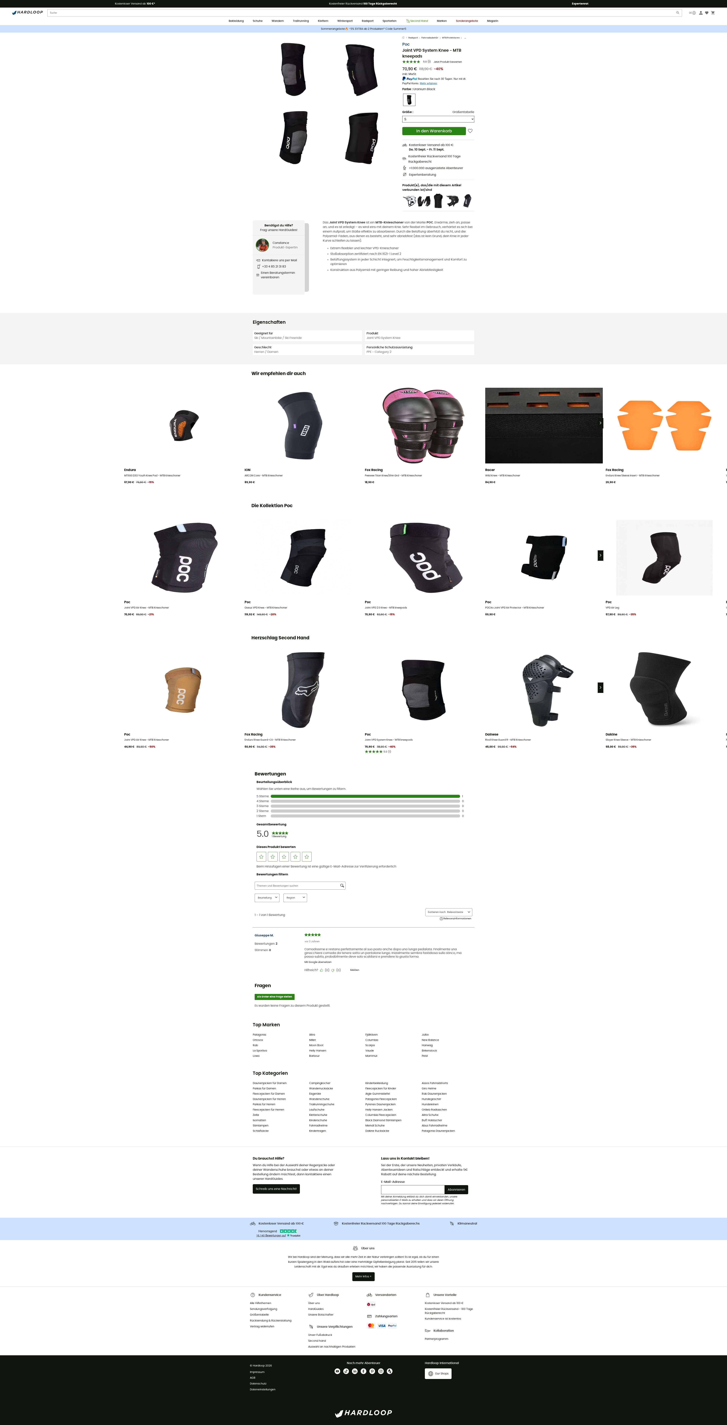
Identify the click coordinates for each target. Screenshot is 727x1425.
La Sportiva (260, 1050)
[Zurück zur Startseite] (405, 37)
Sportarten (389, 21)
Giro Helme (429, 1088)
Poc (406, 44)
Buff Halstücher (432, 1120)
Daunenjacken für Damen (270, 1083)
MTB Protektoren (451, 38)
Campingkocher (319, 1083)
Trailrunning (301, 21)
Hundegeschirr (431, 1099)
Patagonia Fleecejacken (381, 1099)
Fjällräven (371, 1034)
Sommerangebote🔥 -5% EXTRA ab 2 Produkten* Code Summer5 (363, 29)
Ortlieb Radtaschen (434, 1109)
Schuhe (258, 21)
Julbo (425, 1034)
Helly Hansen (317, 1050)
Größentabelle (463, 112)
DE (690, 13)
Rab (255, 1045)
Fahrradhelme (318, 1125)
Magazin (492, 21)
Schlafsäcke (261, 1131)
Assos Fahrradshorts (435, 1083)
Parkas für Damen (264, 1088)
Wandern (278, 21)
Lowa (256, 1056)
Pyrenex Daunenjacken (380, 1104)
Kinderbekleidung (376, 1083)
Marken (442, 21)
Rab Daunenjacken (434, 1094)
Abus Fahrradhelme (434, 1125)
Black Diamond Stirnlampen (383, 1120)
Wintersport (345, 21)
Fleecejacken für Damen (269, 1094)
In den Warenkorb (434, 131)
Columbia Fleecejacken (380, 1115)
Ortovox (258, 1040)
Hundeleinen (430, 1104)
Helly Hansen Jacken (379, 1109)
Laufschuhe (316, 1109)
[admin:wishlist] (470, 131)
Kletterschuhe (318, 1115)
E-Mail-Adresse (393, 1181)
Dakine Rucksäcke (377, 1131)
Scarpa (370, 1045)
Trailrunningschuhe (321, 1104)
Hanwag (427, 1045)
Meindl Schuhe (375, 1125)
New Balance (430, 1040)
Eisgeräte (315, 1094)
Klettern (323, 21)
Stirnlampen (260, 1125)
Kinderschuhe (318, 1120)
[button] (293, 69)
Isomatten (259, 1120)
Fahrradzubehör (429, 38)
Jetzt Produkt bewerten (448, 62)
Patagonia (259, 1034)
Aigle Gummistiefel (377, 1094)
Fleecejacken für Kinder (380, 1088)
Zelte (256, 1115)
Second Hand (419, 21)
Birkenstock (429, 1050)
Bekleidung (236, 21)
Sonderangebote (467, 21)
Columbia (371, 1040)
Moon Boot (316, 1045)
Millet (312, 1040)
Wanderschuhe (319, 1099)
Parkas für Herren (264, 1104)
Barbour (314, 1056)
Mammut (371, 1056)
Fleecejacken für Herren (268, 1109)
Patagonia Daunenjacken (438, 1131)
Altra (312, 1034)
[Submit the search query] (678, 13)
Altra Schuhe (430, 1115)
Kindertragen (317, 1131)
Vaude (369, 1050)
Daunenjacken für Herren (269, 1099)
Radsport (368, 21)
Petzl (425, 1056)
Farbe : (418, 89)
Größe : (407, 112)
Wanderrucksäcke (321, 1088)
